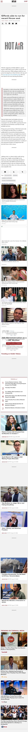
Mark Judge (4, 533)
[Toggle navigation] (2, 1)
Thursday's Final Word (10, 387)
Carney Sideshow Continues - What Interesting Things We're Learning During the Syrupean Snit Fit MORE (15, 383)
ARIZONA (15, 175)
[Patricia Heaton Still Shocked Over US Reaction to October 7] (14, 423)
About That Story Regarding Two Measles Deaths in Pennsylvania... (13, 648)
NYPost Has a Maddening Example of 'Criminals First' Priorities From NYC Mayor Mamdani (13, 673)
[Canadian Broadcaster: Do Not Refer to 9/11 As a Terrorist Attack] (14, 565)
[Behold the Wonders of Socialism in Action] (14, 591)
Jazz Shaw (4, 20)
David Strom (4, 605)
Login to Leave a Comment (14, 343)
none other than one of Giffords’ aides (11, 74)
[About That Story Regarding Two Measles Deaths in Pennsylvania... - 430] (14, 639)
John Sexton (4, 462)
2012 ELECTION (8, 175)
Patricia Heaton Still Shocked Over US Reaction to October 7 (13, 432)
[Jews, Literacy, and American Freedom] (14, 519)
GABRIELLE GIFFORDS (7, 178)
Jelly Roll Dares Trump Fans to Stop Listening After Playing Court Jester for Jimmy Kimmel (12, 697)
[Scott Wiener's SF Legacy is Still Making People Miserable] (14, 448)
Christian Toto (5, 436)
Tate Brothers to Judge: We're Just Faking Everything (13, 504)
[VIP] (25, 1)
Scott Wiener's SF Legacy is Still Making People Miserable (12, 458)
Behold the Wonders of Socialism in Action (15, 407)
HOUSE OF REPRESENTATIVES (8, 180)
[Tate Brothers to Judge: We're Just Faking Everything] (14, 494)
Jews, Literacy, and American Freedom (11, 529)
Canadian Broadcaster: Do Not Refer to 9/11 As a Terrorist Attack (14, 575)
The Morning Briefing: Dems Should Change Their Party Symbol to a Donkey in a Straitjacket (14, 722)
